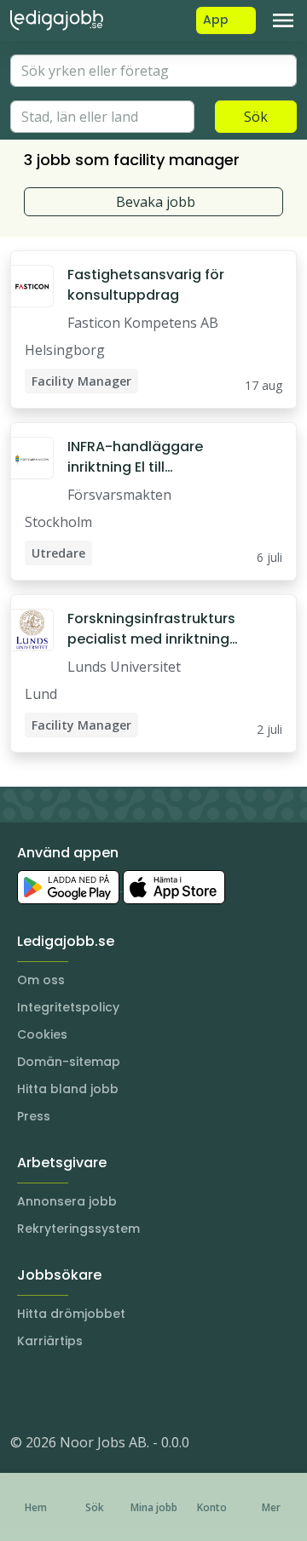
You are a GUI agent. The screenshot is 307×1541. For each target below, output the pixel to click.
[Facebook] (92, 1391)
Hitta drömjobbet (71, 1313)
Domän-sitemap (68, 1061)
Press (33, 1116)
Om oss (41, 979)
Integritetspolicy (68, 1007)
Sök (256, 116)
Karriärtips (50, 1340)
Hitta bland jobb (68, 1088)
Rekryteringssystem (78, 1228)
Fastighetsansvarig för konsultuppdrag (145, 285)
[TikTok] (126, 1391)
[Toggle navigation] (283, 20)
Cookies (42, 1034)
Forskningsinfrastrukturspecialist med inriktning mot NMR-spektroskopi (151, 629)
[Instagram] (24, 1391)
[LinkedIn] (58, 1391)
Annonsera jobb (67, 1201)
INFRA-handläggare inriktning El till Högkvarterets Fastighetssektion (135, 457)
